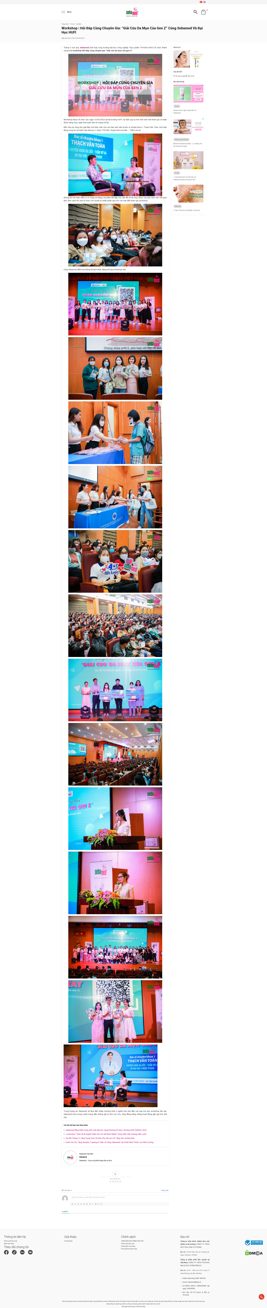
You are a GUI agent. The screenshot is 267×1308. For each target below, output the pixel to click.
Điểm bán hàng (9, 1243)
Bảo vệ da (191, 76)
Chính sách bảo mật (10, 1241)
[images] (188, 67)
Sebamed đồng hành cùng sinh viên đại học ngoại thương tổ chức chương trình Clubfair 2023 (106, 1130)
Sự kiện (78, 24)
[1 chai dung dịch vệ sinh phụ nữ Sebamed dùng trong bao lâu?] (188, 169)
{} (98, 1204)
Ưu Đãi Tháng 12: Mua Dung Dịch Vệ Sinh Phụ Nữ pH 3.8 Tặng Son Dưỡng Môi (100, 1138)
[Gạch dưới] (78, 1204)
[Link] (95, 1204)
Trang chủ (65, 24)
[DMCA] (254, 1255)
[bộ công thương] (254, 1245)
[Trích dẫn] (89, 1204)
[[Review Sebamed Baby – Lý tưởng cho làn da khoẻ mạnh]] (188, 135)
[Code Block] (92, 1204)
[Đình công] (81, 1204)
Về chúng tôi (68, 1241)
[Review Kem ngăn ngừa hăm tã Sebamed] (188, 102)
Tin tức (72, 24)
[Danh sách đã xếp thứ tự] (83, 1204)
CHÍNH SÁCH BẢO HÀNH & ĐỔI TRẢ (132, 1241)
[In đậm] (72, 1204)
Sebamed (83, 1157)
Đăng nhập (165, 1190)
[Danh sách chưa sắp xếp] (86, 1204)
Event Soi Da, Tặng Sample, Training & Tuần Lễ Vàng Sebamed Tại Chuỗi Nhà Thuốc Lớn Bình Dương (109, 1142)
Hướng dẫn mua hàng (128, 1246)
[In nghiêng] (75, 1204)
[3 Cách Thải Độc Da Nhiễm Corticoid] (188, 202)
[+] (101, 1204)
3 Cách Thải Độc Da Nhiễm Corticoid (186, 210)
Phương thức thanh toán (129, 1249)
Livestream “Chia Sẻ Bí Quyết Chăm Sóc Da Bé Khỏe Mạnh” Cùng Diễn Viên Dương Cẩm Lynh (106, 1134)
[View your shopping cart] (203, 12)
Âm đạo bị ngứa (180, 76)
